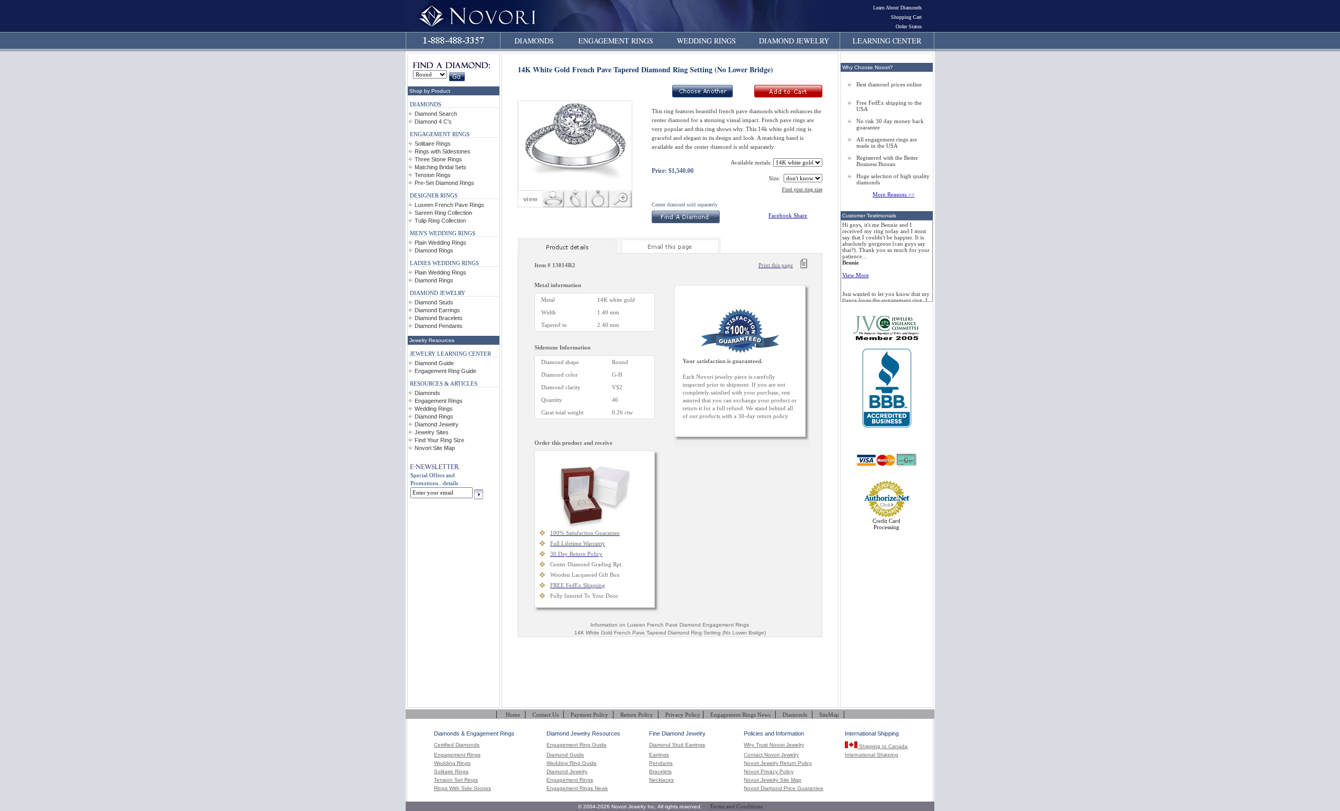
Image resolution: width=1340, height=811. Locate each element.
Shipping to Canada (882, 746)
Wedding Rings (434, 409)
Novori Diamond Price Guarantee (783, 788)
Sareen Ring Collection (443, 213)
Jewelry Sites (432, 432)
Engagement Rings (439, 401)
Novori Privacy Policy (769, 772)
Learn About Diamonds (897, 7)
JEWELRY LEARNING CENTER (450, 353)
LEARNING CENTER (887, 41)
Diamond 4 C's (433, 121)
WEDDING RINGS (706, 41)
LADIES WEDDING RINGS (444, 263)
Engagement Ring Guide (445, 371)
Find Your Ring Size (439, 440)
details (450, 483)
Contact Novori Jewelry (771, 755)
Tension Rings (433, 175)
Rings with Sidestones (443, 151)
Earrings (659, 755)
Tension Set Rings (456, 780)
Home (513, 714)
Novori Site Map (435, 448)
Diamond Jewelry (437, 424)
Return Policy (636, 714)
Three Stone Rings (438, 159)
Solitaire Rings (433, 143)
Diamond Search (436, 114)
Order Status (909, 26)
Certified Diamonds (456, 745)
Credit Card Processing (886, 524)
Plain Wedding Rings (440, 242)
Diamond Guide (434, 363)
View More (855, 275)
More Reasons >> (893, 194)
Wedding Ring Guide (571, 763)
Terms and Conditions (736, 806)
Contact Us (545, 714)
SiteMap (829, 714)
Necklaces (661, 780)
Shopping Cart (906, 17)
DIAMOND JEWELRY (794, 41)
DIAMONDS (534, 41)
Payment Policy (589, 714)
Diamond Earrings (437, 310)
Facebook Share (787, 215)
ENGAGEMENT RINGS (615, 41)
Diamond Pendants (439, 326)
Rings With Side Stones (462, 788)
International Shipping (871, 755)
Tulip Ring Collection (440, 220)
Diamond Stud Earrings (677, 745)
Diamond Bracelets (439, 318)
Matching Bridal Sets (440, 167)
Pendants (661, 763)
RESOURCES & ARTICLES (443, 383)
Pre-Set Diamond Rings (444, 183)
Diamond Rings (434, 250)
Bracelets (660, 772)
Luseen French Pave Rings (449, 205)
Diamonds (427, 393)
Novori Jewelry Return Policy (778, 763)
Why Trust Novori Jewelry (774, 745)
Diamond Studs (434, 302)
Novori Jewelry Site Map (772, 780)
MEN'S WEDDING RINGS (442, 233)
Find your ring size (802, 189)
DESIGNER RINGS (433, 195)
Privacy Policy (682, 714)
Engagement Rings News (740, 714)
